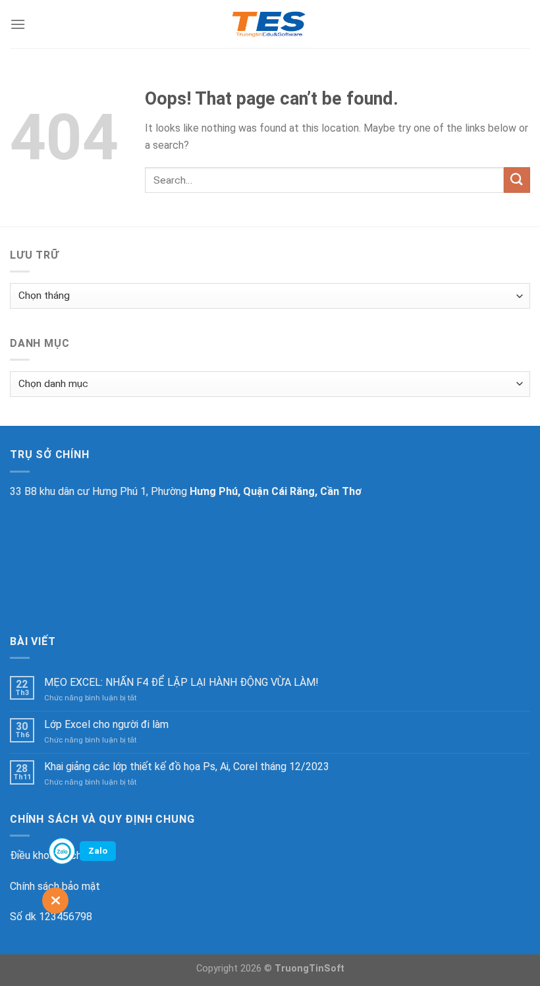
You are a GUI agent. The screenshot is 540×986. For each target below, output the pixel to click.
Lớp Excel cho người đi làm (106, 724)
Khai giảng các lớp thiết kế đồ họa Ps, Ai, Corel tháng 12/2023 (186, 766)
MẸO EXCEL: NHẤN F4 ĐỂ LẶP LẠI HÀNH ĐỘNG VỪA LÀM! (181, 682)
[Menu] (18, 24)
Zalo (97, 851)
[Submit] (517, 180)
